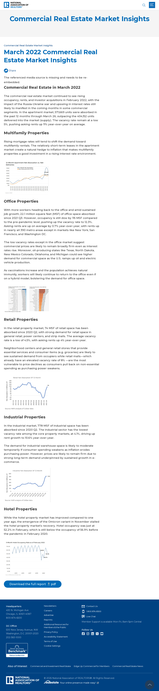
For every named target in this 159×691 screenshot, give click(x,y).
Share (12, 70)
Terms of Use (50, 641)
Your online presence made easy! (79, 682)
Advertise (49, 615)
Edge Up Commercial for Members (91, 666)
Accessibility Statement (56, 636)
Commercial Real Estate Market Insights (80, 19)
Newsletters (50, 606)
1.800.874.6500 (93, 611)
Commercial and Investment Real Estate (50, 666)
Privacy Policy (51, 632)
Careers (48, 610)
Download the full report (32, 584)
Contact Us (92, 606)
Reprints (48, 619)
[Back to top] (149, 684)
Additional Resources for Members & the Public (56, 626)
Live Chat (91, 616)
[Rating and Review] (17, 656)
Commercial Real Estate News (127, 666)
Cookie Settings (52, 646)
